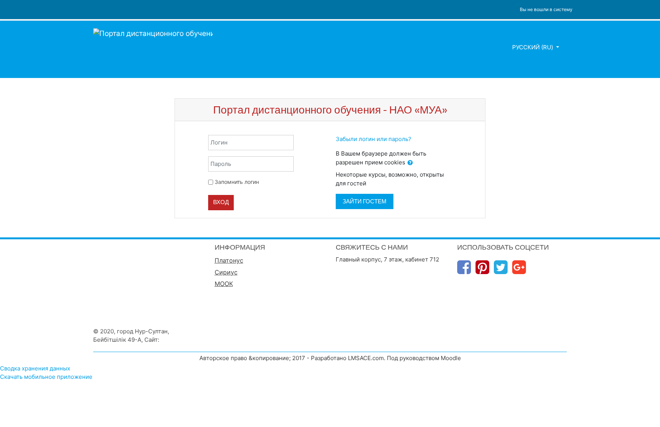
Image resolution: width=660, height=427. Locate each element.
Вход (221, 202)
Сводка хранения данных (35, 368)
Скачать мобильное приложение (46, 376)
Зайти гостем (365, 201)
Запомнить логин (237, 182)
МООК (224, 283)
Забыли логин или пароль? (373, 139)
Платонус (229, 260)
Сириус (226, 272)
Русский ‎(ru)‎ (533, 47)
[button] (410, 163)
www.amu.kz (178, 339)
